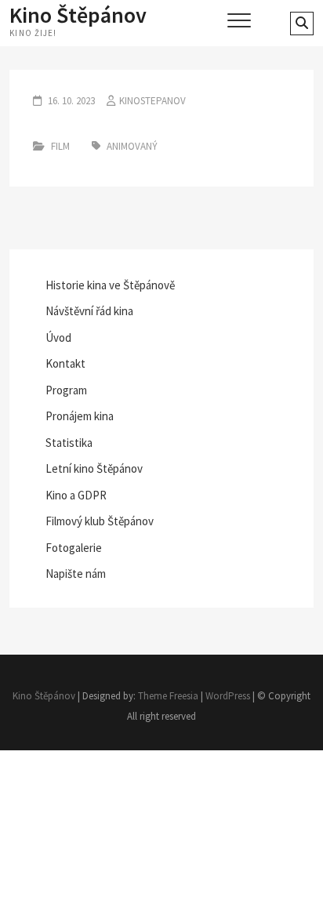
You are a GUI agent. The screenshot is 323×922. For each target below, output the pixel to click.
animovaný (132, 146)
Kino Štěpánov (78, 15)
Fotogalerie (73, 547)
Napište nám (75, 573)
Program (66, 390)
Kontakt (65, 363)
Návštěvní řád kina (89, 310)
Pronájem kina (79, 415)
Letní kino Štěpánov (94, 468)
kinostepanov (152, 100)
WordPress (227, 695)
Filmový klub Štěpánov (99, 521)
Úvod (58, 337)
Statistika (69, 442)
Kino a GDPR (76, 495)
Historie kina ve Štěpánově (110, 285)
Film (60, 146)
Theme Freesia (168, 695)
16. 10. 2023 (70, 100)
